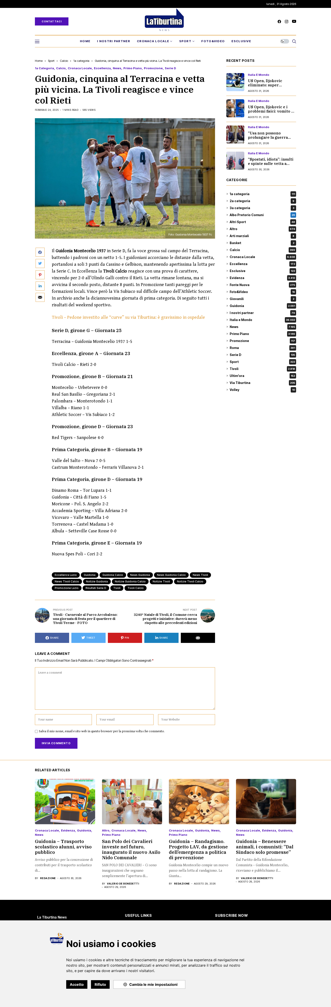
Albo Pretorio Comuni (262, 215)
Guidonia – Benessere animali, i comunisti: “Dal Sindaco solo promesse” (264, 846)
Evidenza (262, 278)
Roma (262, 348)
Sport (51, 60)
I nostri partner (262, 313)
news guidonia (140, 575)
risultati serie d (96, 588)
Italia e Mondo (258, 74)
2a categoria (262, 201)
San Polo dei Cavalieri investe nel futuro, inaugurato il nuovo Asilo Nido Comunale (131, 849)
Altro (262, 229)
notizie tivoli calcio (190, 581)
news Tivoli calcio (67, 581)
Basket (262, 243)
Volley (262, 390)
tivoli (116, 588)
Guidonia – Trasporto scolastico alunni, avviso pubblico (63, 846)
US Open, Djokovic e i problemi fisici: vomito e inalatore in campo (270, 111)
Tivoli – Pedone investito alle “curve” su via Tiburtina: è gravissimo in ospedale (128, 317)
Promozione (153, 68)
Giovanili (262, 299)
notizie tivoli (161, 581)
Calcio (64, 60)
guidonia (89, 575)
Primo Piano (132, 68)
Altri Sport (262, 222)
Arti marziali (262, 236)
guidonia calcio (112, 575)
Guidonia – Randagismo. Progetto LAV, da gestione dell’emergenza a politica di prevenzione (198, 849)
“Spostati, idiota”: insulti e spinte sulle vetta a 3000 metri (270, 163)
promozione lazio (67, 588)
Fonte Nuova (262, 285)
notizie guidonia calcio (130, 581)
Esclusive (262, 271)
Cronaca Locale (80, 68)
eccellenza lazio (66, 575)
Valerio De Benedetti (123, 883)
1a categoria (81, 60)
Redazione (48, 878)
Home (39, 60)
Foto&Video (262, 292)
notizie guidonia (97, 581)
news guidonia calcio (171, 575)
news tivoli (200, 575)
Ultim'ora (262, 376)
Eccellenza (102, 68)
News (117, 68)
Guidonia (262, 306)
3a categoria (262, 208)
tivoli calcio (135, 588)
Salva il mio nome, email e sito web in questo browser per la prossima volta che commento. (102, 731)
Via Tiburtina (262, 383)
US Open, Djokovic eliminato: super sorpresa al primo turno (270, 85)
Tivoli (262, 369)
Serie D (170, 68)
